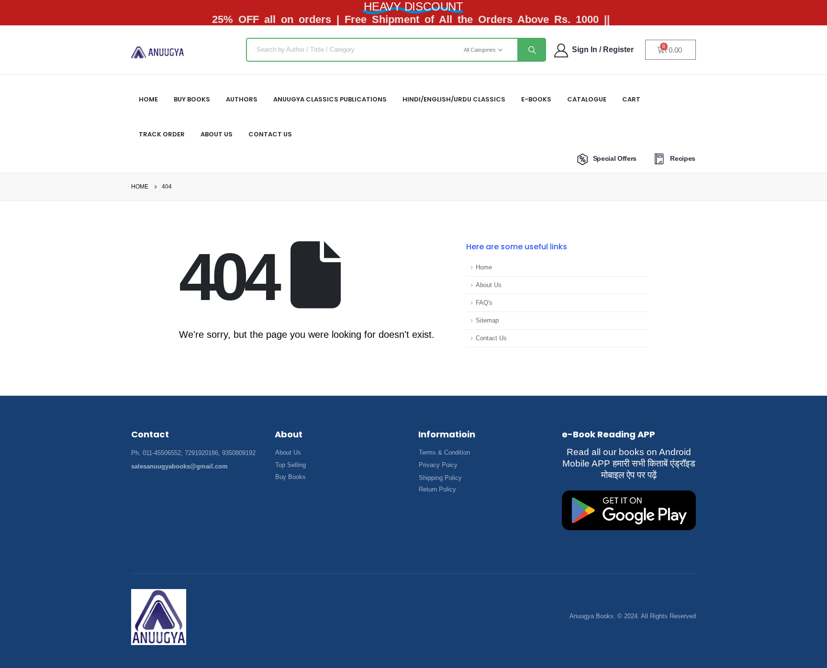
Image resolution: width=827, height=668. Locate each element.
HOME (148, 99)
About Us (489, 285)
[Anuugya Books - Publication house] (157, 52)
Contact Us (270, 134)
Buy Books (192, 99)
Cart (631, 99)
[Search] (531, 50)
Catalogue (586, 99)
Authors (241, 99)
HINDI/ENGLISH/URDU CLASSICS (453, 99)
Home (484, 267)
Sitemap (487, 320)
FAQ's (484, 303)
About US (217, 134)
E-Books (536, 99)
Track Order (162, 134)
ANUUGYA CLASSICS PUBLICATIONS (330, 99)
